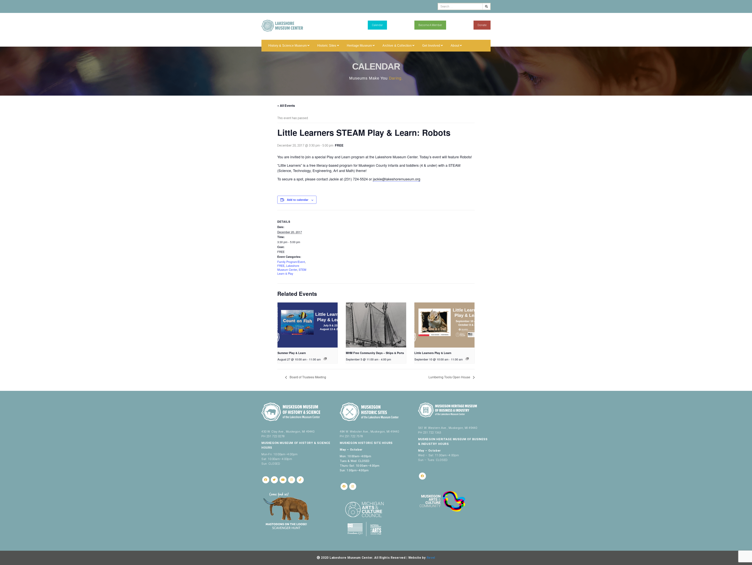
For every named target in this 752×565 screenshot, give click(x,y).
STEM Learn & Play (291, 271)
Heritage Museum (360, 45)
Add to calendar (297, 200)
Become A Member (430, 25)
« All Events (286, 105)
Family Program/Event (291, 262)
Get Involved (431, 45)
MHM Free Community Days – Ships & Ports (375, 353)
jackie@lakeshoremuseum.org (396, 178)
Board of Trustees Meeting (307, 377)
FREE (281, 266)
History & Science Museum (287, 45)
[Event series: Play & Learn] (325, 359)
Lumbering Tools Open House (449, 377)
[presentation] (307, 325)
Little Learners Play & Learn (432, 353)
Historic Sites (327, 45)
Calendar (377, 25)
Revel (431, 558)
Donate (482, 25)
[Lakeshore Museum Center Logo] (282, 26)
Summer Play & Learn (291, 353)
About (455, 45)
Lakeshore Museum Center (288, 268)
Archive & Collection (397, 45)
